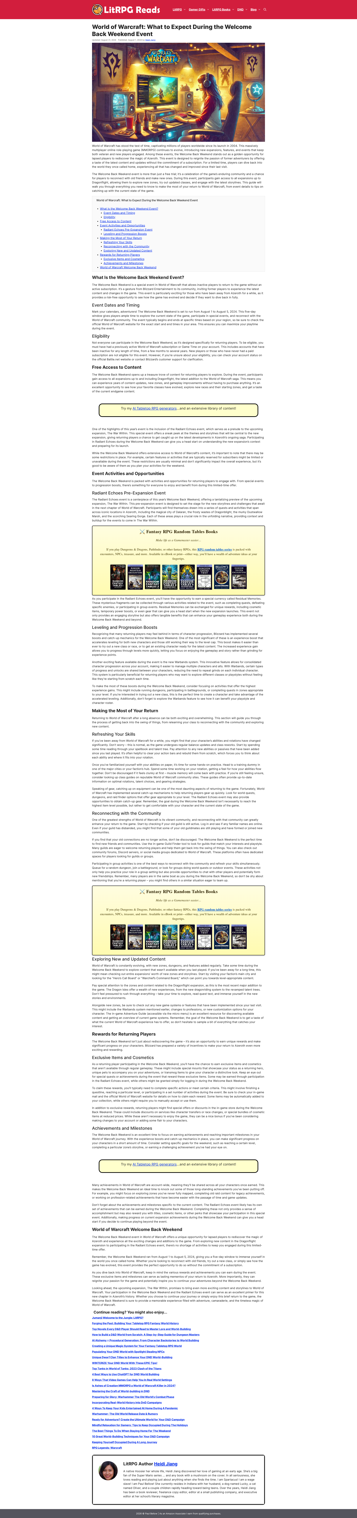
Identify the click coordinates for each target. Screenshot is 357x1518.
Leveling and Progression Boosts (125, 233)
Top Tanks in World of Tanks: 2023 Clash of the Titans (126, 1368)
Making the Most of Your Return (121, 238)
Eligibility (109, 217)
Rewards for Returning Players (120, 254)
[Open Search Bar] (265, 9)
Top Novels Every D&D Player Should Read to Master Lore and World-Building (141, 1329)
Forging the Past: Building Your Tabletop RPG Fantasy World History (135, 1323)
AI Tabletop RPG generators (155, 408)
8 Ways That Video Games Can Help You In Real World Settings (132, 1380)
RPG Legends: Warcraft (107, 1447)
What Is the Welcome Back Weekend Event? (129, 208)
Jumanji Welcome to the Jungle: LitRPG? (117, 1317)
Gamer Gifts (197, 9)
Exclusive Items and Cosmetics (124, 259)
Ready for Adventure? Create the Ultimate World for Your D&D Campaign (138, 1419)
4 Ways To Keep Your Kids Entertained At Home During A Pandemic (135, 1408)
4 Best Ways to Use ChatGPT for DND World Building (125, 1374)
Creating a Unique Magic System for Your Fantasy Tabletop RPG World (137, 1346)
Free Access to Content (115, 221)
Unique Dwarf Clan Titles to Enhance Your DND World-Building (132, 1357)
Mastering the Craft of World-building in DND (121, 1391)
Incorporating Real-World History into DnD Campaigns (127, 1402)
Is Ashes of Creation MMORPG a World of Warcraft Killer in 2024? (134, 1385)
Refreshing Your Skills (118, 242)
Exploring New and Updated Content (128, 250)
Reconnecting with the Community (126, 246)
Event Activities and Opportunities (122, 225)
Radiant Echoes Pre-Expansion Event (128, 229)
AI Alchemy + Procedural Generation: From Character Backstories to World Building (145, 1340)
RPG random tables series (214, 549)
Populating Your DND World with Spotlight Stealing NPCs (128, 1351)
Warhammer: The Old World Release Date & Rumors (125, 1413)
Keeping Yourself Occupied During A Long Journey (124, 1442)
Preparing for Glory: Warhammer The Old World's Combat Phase (133, 1397)
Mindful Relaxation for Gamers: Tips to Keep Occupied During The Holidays (140, 1425)
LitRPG (177, 9)
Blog (254, 9)
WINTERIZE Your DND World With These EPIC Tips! (124, 1363)
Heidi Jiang (166, 1463)
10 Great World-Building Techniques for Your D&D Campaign (131, 1436)
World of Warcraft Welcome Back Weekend (128, 267)
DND (240, 9)
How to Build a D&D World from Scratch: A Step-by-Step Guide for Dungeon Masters (146, 1334)
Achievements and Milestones (123, 263)
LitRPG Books (221, 9)
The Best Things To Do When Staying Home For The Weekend (131, 1431)
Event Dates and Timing (119, 213)
